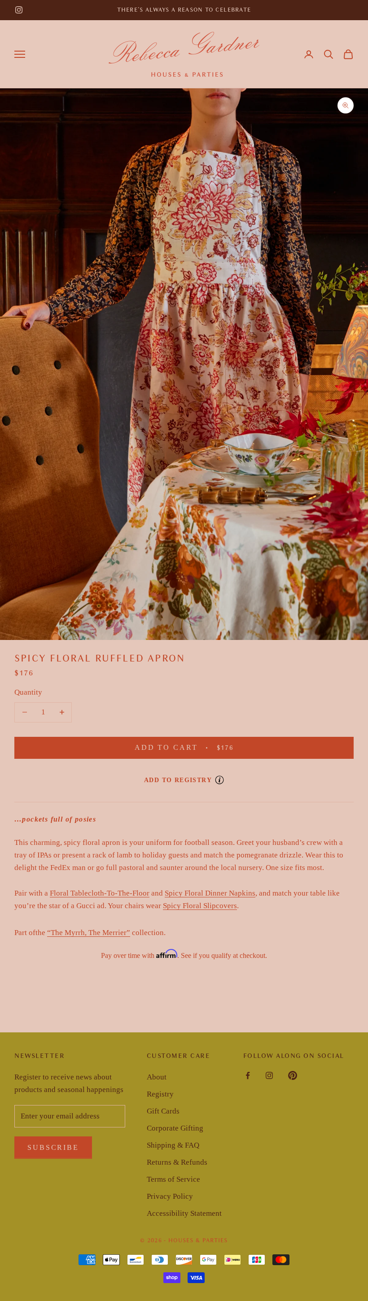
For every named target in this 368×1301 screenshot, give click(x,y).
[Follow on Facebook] (247, 1075)
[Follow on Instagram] (18, 9)
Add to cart (195, 747)
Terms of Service (173, 1179)
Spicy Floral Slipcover (198, 905)
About (156, 1077)
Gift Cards (163, 1111)
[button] (328, 54)
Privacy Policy (170, 1196)
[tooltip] (219, 779)
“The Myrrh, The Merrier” (88, 932)
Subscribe (53, 1147)
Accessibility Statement (184, 1213)
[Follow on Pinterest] (292, 1075)
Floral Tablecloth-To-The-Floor (99, 893)
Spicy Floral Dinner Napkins (210, 893)
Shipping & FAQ (173, 1145)
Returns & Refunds (177, 1162)
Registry (160, 1094)
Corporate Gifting (175, 1128)
